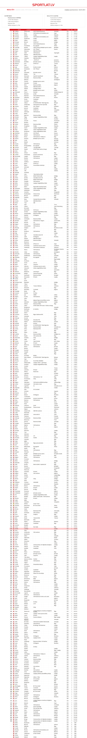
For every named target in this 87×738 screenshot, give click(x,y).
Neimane (26, 95)
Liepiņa (26, 110)
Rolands (17, 323)
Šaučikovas (27, 38)
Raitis (16, 104)
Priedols (26, 627)
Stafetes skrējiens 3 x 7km (14, 25)
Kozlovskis (26, 245)
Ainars (16, 537)
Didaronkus (27, 49)
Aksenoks (26, 287)
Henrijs (16, 311)
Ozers (25, 598)
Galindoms (26, 573)
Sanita (16, 328)
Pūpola (26, 321)
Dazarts (26, 461)
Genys (25, 147)
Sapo (25, 359)
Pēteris (16, 138)
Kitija (16, 129)
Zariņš (25, 605)
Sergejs (17, 350)
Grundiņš (26, 101)
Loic (16, 120)
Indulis (16, 486)
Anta (16, 530)
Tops (25, 202)
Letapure (26, 523)
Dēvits (25, 498)
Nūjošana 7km (11, 23)
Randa (16, 717)
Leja (25, 235)
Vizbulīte (17, 689)
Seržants (26, 391)
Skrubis (26, 178)
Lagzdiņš (26, 373)
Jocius (25, 280)
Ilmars (16, 336)
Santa (16, 240)
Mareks (17, 149)
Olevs (16, 165)
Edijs (16, 94)
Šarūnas (17, 505)
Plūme (25, 332)
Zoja (16, 611)
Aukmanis (26, 111)
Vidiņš (25, 536)
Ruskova (26, 400)
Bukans (26, 486)
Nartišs (26, 428)
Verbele (26, 629)
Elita (16, 569)
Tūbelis (26, 56)
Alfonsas (17, 69)
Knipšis (26, 336)
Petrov (25, 92)
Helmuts (17, 405)
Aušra (16, 407)
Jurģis (16, 181)
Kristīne (17, 532)
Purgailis (26, 181)
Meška (25, 35)
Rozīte (25, 427)
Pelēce (25, 705)
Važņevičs (26, 268)
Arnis (16, 163)
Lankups (26, 224)
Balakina (26, 609)
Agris (16, 238)
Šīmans (26, 179)
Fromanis (26, 459)
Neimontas (27, 505)
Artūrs (16, 65)
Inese (16, 455)
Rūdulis (26, 74)
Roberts (17, 393)
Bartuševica (27, 578)
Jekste (25, 163)
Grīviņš (26, 153)
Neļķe (25, 353)
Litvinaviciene (27, 398)
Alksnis (26, 371)
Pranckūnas (27, 45)
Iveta (16, 420)
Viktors (17, 266)
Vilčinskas (26, 97)
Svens (16, 527)
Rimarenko (26, 277)
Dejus (25, 684)
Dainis (16, 245)
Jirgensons (26, 675)
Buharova (26, 345)
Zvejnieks (26, 502)
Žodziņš (26, 402)
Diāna (16, 673)
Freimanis (26, 471)
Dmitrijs (17, 566)
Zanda (16, 564)
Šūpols (25, 521)
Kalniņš (26, 286)
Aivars (16, 287)
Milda (16, 609)
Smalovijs (26, 172)
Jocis (25, 63)
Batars (25, 346)
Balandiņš (26, 282)
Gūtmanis (26, 436)
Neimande (26, 412)
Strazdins (26, 311)
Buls (25, 70)
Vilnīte (25, 721)
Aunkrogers (27, 384)
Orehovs (26, 482)
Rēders (26, 368)
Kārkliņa (26, 494)
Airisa (16, 661)
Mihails (16, 359)
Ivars (16, 103)
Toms (16, 275)
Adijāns (26, 607)
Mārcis (16, 76)
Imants (16, 144)
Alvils (16, 555)
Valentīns (17, 261)
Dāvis (16, 40)
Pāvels (16, 222)
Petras (16, 45)
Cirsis (25, 671)
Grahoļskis (26, 219)
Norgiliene (26, 126)
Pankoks (26, 183)
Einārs (16, 295)
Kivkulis (26, 603)
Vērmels (26, 679)
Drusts (25, 99)
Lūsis (25, 174)
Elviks (25, 584)
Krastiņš (26, 138)
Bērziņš (26, 42)
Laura (16, 327)
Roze (25, 33)
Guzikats (26, 364)
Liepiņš (26, 220)
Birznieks (26, 621)
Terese (16, 446)
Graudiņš (26, 663)
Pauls (16, 113)
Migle (16, 519)
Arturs (16, 158)
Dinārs (16, 448)
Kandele (26, 548)
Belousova (26, 420)
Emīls (16, 339)
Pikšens (26, 238)
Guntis (16, 78)
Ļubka (25, 652)
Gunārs (17, 201)
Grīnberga (26, 641)
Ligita (16, 500)
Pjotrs (16, 468)
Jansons (26, 108)
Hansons (26, 217)
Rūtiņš (25, 457)
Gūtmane (26, 434)
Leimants (26, 370)
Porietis (26, 445)
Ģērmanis (26, 167)
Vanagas (26, 691)
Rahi (25, 278)
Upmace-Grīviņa (28, 559)
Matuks (26, 135)
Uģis (16, 67)
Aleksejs (17, 318)
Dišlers (26, 40)
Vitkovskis (26, 638)
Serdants (26, 337)
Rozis (25, 393)
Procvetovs (27, 566)
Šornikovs (26, 261)
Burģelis (26, 525)
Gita (16, 543)
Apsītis (25, 448)
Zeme (25, 516)
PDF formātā (28, 10)
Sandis (16, 728)
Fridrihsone (27, 673)
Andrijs (16, 119)
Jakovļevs (26, 414)
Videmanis (26, 244)
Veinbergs (26, 589)
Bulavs (25, 113)
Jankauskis (26, 210)
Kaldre (25, 144)
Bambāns (26, 61)
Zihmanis (26, 452)
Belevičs (26, 703)
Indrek (16, 278)
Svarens (26, 160)
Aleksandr (17, 92)
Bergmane (26, 682)
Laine (16, 561)
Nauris (16, 74)
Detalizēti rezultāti (19, 10)
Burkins (26, 348)
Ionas (16, 280)
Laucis (25, 615)
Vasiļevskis (26, 247)
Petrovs (26, 314)
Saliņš (25, 305)
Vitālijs (16, 414)
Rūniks (25, 325)
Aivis (16, 54)
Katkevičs (26, 302)
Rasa (16, 575)
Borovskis (26, 208)
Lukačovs (26, 405)
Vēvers (25, 176)
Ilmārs (16, 428)
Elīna (16, 427)
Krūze (25, 553)
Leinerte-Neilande (26, 619)
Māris (16, 58)
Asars (25, 264)
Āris (16, 348)
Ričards (17, 498)
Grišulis (26, 577)
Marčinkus (26, 289)
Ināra (16, 151)
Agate (16, 634)
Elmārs (16, 236)
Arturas (17, 147)
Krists (16, 584)
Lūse (25, 151)
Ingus (16, 81)
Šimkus (26, 503)
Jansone (26, 450)
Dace (16, 432)
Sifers (25, 298)
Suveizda (26, 192)
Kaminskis (26, 668)
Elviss (16, 625)
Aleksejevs (26, 382)
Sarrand (26, 120)
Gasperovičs (27, 411)
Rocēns (26, 464)
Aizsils (25, 708)
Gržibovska (27, 532)
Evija (16, 434)
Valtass (26, 103)
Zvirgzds (26, 462)
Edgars (16, 135)
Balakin (26, 273)
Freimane (26, 661)
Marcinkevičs (27, 591)
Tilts (25, 170)
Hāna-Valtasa (27, 357)
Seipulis (26, 86)
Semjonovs (27, 586)
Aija (16, 453)
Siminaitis (26, 316)
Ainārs (16, 124)
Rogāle (26, 453)
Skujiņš (26, 149)
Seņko (25, 128)
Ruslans (17, 117)
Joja (25, 295)
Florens (17, 361)
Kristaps (17, 36)
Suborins (26, 266)
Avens (25, 233)
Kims (16, 298)
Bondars (26, 122)
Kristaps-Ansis (18, 282)
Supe (25, 204)
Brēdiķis (26, 496)
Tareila (26, 688)
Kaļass (25, 712)
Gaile (25, 643)
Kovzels (26, 318)
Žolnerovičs (27, 31)
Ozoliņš (26, 201)
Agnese (17, 534)
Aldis (16, 464)
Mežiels (26, 142)
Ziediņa (26, 511)
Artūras (17, 35)
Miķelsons (26, 271)
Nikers (25, 165)
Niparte (26, 425)
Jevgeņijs (17, 387)
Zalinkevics (27, 733)
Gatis (16, 305)
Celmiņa (26, 689)
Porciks (26, 296)
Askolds (17, 671)
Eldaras (17, 550)
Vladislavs (17, 411)
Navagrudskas (27, 145)
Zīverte (26, 613)
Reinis (16, 185)
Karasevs (26, 67)
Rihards (17, 370)
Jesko (25, 44)
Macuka (26, 466)
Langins (26, 156)
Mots (25, 85)
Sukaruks (26, 83)
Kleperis (26, 54)
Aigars (16, 51)
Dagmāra (17, 670)
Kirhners (26, 375)
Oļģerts (17, 436)
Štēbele (26, 561)
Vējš (25, 343)
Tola (25, 432)
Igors (16, 128)
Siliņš (25, 60)
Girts (16, 684)
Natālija (17, 636)
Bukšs (25, 473)
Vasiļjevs (26, 227)
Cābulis (26, 645)
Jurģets (16, 652)
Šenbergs (26, 507)
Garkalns (26, 185)
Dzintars (17, 314)
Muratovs (26, 242)
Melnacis (26, 79)
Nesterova (26, 611)
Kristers (17, 677)
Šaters (25, 312)
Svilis (25, 555)
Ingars (16, 284)
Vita (16, 568)
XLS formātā (35, 10)
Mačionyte (26, 519)
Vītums (26, 602)
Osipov (26, 206)
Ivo (15, 142)
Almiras (17, 194)
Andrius (17, 503)
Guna (16, 226)
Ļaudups (26, 528)
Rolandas (17, 257)
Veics (25, 229)
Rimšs (25, 291)
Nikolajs (17, 172)
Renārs (16, 33)
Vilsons (26, 270)
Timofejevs (27, 654)
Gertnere (26, 564)
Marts (16, 286)
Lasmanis (26, 439)
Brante (25, 543)
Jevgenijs (17, 197)
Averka (26, 133)
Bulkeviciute (27, 446)
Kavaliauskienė (27, 407)
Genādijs (17, 291)
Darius (16, 49)
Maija (16, 321)
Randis (25, 686)
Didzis (16, 303)
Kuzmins (26, 350)
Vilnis (25, 259)
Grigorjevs (26, 188)
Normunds (17, 156)
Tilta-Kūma (27, 557)
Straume (26, 377)
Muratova (26, 575)
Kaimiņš (26, 36)
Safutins (26, 659)
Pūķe (25, 300)
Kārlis (16, 101)
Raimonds (17, 60)
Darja (16, 594)
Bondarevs (26, 131)
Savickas (26, 437)
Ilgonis (16, 255)
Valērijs (17, 31)
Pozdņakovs (27, 418)
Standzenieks (27, 213)
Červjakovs (27, 468)
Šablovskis (26, 537)
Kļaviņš (26, 395)
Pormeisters (27, 378)
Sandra (16, 357)
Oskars (17, 589)
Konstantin (17, 273)
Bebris (25, 186)
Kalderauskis (27, 362)
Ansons (26, 731)
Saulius (16, 154)
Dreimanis (26, 512)
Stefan (16, 341)
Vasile (25, 509)
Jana (16, 489)
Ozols (25, 140)
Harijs (16, 562)
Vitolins (26, 475)
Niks (16, 140)
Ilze (16, 494)
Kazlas (25, 257)
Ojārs (16, 441)
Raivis (16, 375)
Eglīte (25, 500)
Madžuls (26, 215)
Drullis (25, 728)
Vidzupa (26, 568)
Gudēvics (26, 161)
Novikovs (26, 231)
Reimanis (26, 94)
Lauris (16, 215)
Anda (16, 580)
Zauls (25, 323)
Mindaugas (17, 686)
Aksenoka (26, 541)
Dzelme (26, 380)
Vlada (16, 345)
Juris (16, 88)
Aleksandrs (17, 219)
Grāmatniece (27, 226)
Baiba (16, 425)
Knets (25, 403)
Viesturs (17, 195)
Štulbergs (26, 320)
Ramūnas (17, 97)
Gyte (16, 126)
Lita (16, 380)
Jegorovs (26, 115)
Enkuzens (26, 430)
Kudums (26, 706)
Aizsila (25, 587)
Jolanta (16, 110)
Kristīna (17, 416)
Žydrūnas (17, 133)
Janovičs (26, 222)
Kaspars (17, 56)
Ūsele (25, 630)
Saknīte (26, 655)
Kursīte (26, 455)
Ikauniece (26, 580)
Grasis (25, 262)
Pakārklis (26, 58)
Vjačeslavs (17, 61)
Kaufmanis (26, 275)
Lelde (16, 412)
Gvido (16, 208)
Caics (25, 65)
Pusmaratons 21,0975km (14, 18)
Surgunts (26, 493)
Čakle (25, 327)
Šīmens (26, 544)
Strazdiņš (26, 355)
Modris (16, 632)
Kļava (25, 199)
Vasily (16, 206)
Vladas (16, 145)
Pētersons (26, 469)
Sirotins (26, 211)
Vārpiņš (26, 546)
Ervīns (16, 229)
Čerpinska (26, 693)
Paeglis (26, 596)
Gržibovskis (27, 104)
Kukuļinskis (27, 190)
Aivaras (17, 106)
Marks (16, 708)
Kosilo (25, 119)
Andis (16, 85)
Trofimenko (27, 396)
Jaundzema (27, 534)
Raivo (16, 362)
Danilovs (26, 197)
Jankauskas (27, 484)
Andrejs (17, 44)
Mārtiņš (17, 63)
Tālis (16, 596)
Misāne (26, 717)
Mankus (26, 293)
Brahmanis (26, 309)
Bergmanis (26, 600)
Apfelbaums (27, 255)
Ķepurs (26, 632)
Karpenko (26, 623)
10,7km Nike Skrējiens (13, 19)
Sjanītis (26, 648)
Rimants (17, 220)
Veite (25, 530)
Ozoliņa (26, 569)
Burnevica (26, 664)
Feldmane (26, 240)
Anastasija (17, 491)
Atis (16, 648)
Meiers (25, 249)
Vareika (26, 106)
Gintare (17, 398)
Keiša (25, 480)
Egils (16, 733)
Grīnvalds (26, 78)
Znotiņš (26, 81)
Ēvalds (16, 312)
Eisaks (25, 518)
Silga (16, 693)
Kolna (25, 328)
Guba (25, 714)
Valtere (26, 129)
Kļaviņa (26, 696)
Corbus (26, 341)
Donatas (17, 437)
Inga (16, 450)
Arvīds (16, 210)
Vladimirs (17, 482)
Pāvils (16, 726)
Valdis (16, 170)
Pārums (26, 617)
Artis (16, 79)
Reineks (26, 158)
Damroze (26, 594)
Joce (25, 334)
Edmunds (17, 254)
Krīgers (26, 409)
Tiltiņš (25, 284)
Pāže (25, 389)
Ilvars (16, 600)
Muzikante (26, 722)
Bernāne (26, 636)
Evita (16, 400)
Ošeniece (26, 416)
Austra (16, 619)
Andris (16, 86)
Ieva (16, 559)
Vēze (25, 710)
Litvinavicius (27, 154)
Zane (16, 557)
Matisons (26, 51)
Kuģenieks (26, 571)
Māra (16, 696)
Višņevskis (26, 72)
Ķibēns (25, 539)
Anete (16, 682)
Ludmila (17, 334)
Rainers (17, 249)
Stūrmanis (26, 387)
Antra (16, 641)
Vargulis (26, 352)
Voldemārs (17, 493)
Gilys (25, 550)
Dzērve (26, 582)
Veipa (25, 514)
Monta (16, 509)
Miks (16, 270)
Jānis (16, 53)
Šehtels (26, 88)
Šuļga (25, 117)
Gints (16, 477)
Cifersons (26, 443)
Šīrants (26, 730)
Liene (16, 95)
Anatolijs (17, 47)
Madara (17, 695)
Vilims (25, 657)
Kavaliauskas (27, 194)
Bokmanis (26, 76)
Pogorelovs (27, 423)
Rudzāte (26, 670)
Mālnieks (26, 726)
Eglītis (25, 441)
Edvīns (16, 364)
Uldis (16, 378)
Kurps (25, 639)
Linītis (25, 90)
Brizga (25, 719)
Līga (16, 480)
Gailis (25, 53)
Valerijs (17, 115)
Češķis (25, 625)
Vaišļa (25, 252)
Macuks (26, 47)
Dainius (17, 38)
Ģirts (16, 176)
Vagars (26, 562)
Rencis (25, 136)
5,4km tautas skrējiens (13, 21)
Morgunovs (27, 307)
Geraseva (26, 491)
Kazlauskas (27, 69)
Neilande (26, 666)
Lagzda (26, 593)
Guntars (17, 190)
